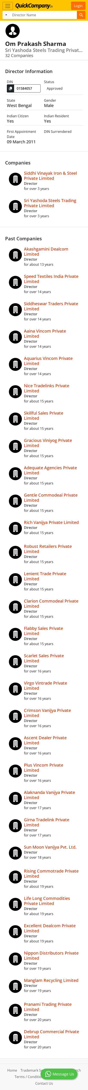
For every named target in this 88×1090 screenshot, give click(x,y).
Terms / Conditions (30, 1076)
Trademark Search (35, 1070)
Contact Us (44, 1083)
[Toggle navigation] (8, 6)
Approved (55, 88)
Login (78, 5)
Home (12, 1070)
